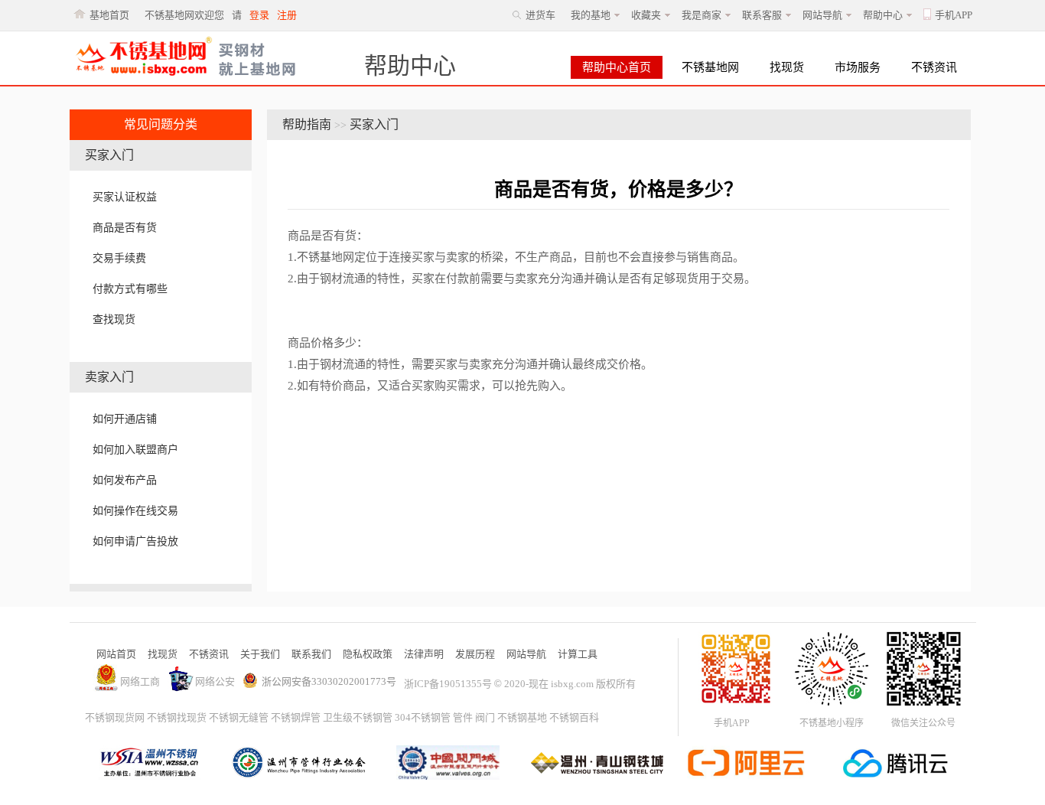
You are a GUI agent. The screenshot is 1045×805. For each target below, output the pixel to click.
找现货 (787, 67)
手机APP (953, 15)
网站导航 (822, 15)
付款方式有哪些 (130, 289)
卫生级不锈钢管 (357, 717)
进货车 (540, 15)
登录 (259, 15)
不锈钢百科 (574, 717)
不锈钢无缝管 (239, 717)
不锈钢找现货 (177, 717)
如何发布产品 (125, 480)
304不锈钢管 (423, 717)
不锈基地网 (710, 67)
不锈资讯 (934, 67)
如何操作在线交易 (135, 511)
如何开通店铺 (125, 419)
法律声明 (424, 654)
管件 (463, 717)
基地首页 (109, 15)
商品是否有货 (125, 227)
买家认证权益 (125, 197)
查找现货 (114, 319)
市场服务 (858, 67)
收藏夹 (646, 15)
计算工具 (577, 654)
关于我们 (260, 654)
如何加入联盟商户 (135, 449)
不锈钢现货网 (115, 717)
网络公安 (215, 681)
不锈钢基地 (522, 717)
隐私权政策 (367, 654)
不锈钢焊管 (296, 717)
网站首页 (116, 654)
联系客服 (762, 15)
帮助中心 (883, 15)
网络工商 (140, 681)
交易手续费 (119, 258)
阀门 (485, 717)
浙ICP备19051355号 (448, 683)
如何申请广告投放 (135, 541)
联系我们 (311, 654)
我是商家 (701, 15)
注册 (287, 15)
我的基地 (590, 15)
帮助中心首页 (616, 67)
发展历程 (475, 654)
